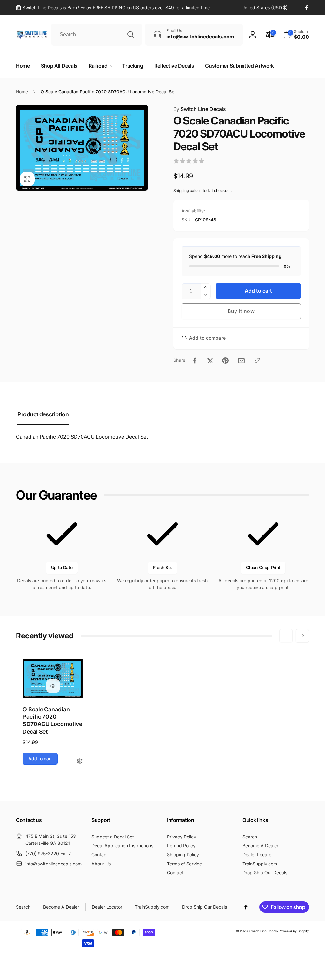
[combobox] (96, 35)
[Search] (130, 34)
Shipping (181, 190)
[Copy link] (257, 360)
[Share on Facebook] (195, 360)
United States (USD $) (265, 7)
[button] (296, 34)
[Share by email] (241, 361)
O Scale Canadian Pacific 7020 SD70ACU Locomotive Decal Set (52, 720)
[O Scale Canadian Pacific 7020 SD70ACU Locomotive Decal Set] (53, 686)
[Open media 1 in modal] (82, 148)
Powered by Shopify (294, 931)
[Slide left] (286, 635)
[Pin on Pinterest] (225, 360)
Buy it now (241, 311)
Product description (43, 414)
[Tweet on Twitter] (210, 360)
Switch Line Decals (199, 109)
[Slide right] (302, 635)
